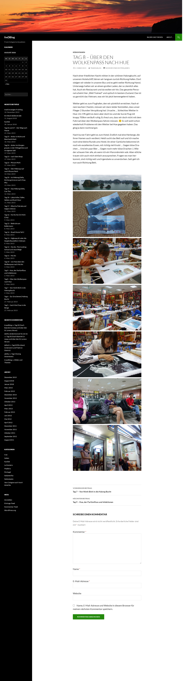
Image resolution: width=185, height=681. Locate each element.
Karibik (7, 122)
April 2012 (8, 422)
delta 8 (6, 345)
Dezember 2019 (10, 377)
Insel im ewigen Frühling (13, 110)
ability (6, 354)
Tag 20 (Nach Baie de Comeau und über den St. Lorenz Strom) (15, 327)
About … (169, 37)
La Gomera (8, 465)
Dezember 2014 (10, 395)
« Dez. (7, 84)
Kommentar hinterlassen (118, 68)
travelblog (95, 68)
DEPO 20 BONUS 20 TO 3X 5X (16, 334)
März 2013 (8, 408)
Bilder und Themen (155, 37)
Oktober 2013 (9, 402)
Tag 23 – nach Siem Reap (13, 156)
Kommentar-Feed (11, 507)
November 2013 (10, 398)
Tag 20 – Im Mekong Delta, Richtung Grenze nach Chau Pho (15, 180)
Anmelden (8, 500)
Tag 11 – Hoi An (10, 256)
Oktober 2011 (9, 433)
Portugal (7, 472)
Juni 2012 (8, 415)
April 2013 (8, 405)
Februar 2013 (9, 412)
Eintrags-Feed (9, 503)
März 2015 (8, 388)
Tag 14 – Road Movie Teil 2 (14, 232)
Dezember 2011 (10, 426)
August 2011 (9, 440)
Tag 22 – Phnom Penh (12, 163)
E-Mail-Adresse (81, 581)
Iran (6, 455)
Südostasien (79, 52)
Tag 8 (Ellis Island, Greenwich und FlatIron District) (14, 347)
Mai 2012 (8, 419)
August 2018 (9, 381)
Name (76, 569)
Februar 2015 (9, 391)
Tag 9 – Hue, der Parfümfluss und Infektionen (93, 500)
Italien (6, 458)
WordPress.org (10, 510)
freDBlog (9, 37)
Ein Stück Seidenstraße (12, 116)
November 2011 (10, 429)
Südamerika (8, 475)
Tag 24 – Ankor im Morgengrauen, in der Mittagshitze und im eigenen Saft (16, 148)
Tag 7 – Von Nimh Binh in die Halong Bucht (92, 490)
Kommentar (79, 531)
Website (77, 593)
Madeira (7, 468)
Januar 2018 (9, 384)
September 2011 (10, 436)
